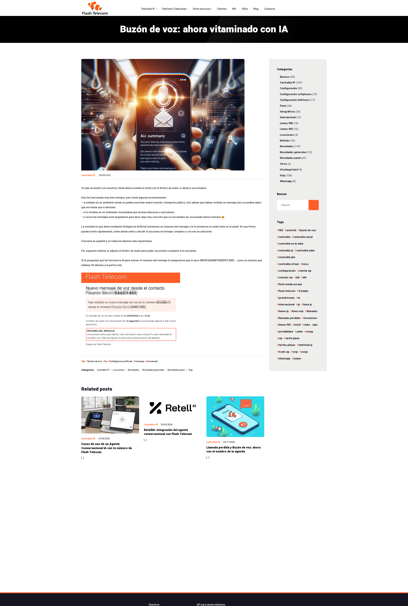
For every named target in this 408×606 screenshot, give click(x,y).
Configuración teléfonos (295, 100)
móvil (297, 325)
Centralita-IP (88, 175)
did (304, 277)
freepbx (303, 291)
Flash (283, 106)
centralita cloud (303, 237)
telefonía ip (305, 345)
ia (106, 361)
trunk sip (284, 352)
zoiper (297, 359)
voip (295, 352)
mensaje (139, 361)
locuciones (310, 318)
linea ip (307, 305)
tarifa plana (292, 338)
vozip (304, 352)
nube (307, 325)
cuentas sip (286, 277)
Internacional (288, 117)
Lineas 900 (286, 123)
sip (280, 338)
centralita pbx (287, 257)
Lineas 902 (286, 129)
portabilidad (286, 332)
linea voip (297, 311)
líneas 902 (285, 325)
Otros (283, 164)
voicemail (152, 361)
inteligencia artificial (121, 361)
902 (281, 230)
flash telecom (287, 291)
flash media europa (290, 284)
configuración (287, 271)
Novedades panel (176, 370)
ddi (297, 277)
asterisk (291, 230)
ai (84, 361)
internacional (287, 305)
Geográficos (287, 111)
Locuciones (118, 370)
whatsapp (284, 359)
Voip (190, 370)
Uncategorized (289, 169)
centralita (284, 237)
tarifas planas (287, 345)
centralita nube (305, 250)
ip (299, 305)
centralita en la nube (291, 244)
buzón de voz (95, 361)
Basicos (284, 77)
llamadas (312, 311)
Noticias (285, 140)
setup (309, 332)
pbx (315, 325)
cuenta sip (305, 271)
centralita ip (286, 250)
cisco (305, 264)
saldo (299, 332)
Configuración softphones (296, 94)
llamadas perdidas (290, 318)
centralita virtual (289, 264)
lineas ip (284, 311)
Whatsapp (286, 181)
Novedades (133, 370)
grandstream (287, 298)
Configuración (288, 88)
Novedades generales (153, 370)
